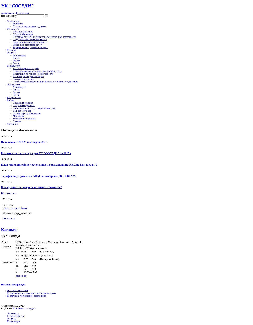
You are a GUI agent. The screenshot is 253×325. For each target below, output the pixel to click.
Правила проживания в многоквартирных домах (37, 71)
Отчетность (13, 29)
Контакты (18, 23)
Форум (16, 60)
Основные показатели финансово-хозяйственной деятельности (44, 37)
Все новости (9, 218)
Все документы (9, 193)
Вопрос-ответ (14, 97)
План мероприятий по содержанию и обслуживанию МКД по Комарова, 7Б (49, 164)
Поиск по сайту (9, 16)
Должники (12, 124)
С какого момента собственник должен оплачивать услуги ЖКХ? (45, 81)
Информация (13, 66)
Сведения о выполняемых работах (30, 39)
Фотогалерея (19, 55)
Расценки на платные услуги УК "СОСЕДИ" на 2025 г (36, 153)
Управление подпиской (24, 118)
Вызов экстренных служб (26, 68)
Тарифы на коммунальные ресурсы (30, 47)
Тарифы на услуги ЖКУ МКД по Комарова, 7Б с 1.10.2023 (38, 176)
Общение (11, 52)
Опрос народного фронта (15, 208)
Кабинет (11, 100)
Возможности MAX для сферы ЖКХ (24, 141)
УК (17, 5)
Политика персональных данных (29, 26)
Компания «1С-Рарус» (24, 308)
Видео (16, 58)
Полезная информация (13, 284)
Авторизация (7, 13)
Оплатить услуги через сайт (27, 113)
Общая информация (23, 34)
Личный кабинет (15, 316)
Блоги (16, 63)
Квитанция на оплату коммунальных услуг (34, 108)
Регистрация (22, 13)
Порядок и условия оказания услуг (30, 42)
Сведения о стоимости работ (27, 45)
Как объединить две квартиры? (28, 76)
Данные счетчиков (22, 110)
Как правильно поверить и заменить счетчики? (31, 187)
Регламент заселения (23, 79)
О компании (13, 21)
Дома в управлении (23, 31)
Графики (17, 121)
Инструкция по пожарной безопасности (33, 74)
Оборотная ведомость (24, 105)
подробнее (21, 276)
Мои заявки (19, 116)
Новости (11, 50)
